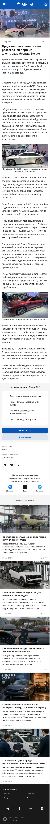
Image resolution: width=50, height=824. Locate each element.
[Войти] (45, 4)
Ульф (4, 449)
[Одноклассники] (19, 808)
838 (46, 670)
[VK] (31, 808)
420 (46, 781)
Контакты (30, 794)
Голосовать (25, 430)
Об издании (7, 798)
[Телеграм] (8, 808)
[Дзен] (42, 808)
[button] (5, 465)
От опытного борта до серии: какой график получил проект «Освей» (24, 538)
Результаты (25, 437)
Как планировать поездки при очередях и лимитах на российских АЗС (23, 650)
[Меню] (4, 4)
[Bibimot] (25, 4)
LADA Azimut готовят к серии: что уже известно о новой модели (21, 594)
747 (46, 725)
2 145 (45, 614)
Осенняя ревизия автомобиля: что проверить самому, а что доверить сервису (24, 706)
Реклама (6, 794)
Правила (29, 798)
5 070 (45, 558)
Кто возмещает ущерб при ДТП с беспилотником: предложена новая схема (23, 762)
